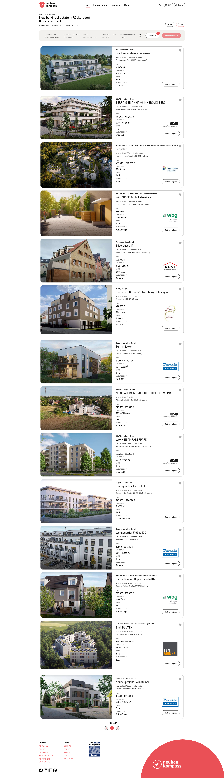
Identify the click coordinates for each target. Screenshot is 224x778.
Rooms (85, 34)
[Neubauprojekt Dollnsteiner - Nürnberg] (112, 697)
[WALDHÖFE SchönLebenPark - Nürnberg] (112, 213)
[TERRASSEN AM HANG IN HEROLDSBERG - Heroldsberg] (112, 117)
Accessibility (46, 756)
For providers (100, 4)
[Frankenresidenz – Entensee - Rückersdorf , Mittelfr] (112, 68)
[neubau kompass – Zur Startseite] (48, 5)
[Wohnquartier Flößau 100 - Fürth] (112, 548)
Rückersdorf (51, 14)
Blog (126, 4)
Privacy (68, 752)
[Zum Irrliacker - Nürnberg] (112, 361)
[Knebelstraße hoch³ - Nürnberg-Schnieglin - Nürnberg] (112, 309)
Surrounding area (128, 34)
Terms (67, 749)
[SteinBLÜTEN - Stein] (112, 645)
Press (42, 749)
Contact (68, 746)
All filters (153, 35)
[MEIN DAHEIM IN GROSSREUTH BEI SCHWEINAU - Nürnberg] (112, 408)
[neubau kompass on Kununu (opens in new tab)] (95, 749)
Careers (43, 752)
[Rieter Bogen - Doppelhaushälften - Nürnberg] (112, 595)
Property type (50, 34)
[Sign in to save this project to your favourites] (180, 50)
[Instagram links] (45, 770)
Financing (115, 4)
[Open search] (160, 5)
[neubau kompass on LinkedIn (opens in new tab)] (50, 770)
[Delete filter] (140, 36)
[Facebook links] (41, 770)
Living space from (109, 34)
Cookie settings (68, 757)
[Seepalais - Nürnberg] (112, 165)
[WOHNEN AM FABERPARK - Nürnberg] (112, 454)
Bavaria (41, 14)
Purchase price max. (72, 34)
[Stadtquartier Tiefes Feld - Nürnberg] (112, 501)
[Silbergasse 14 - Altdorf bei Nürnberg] (112, 260)
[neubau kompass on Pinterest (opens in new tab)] (55, 770)
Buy (88, 4)
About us (43, 746)
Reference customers (45, 760)
